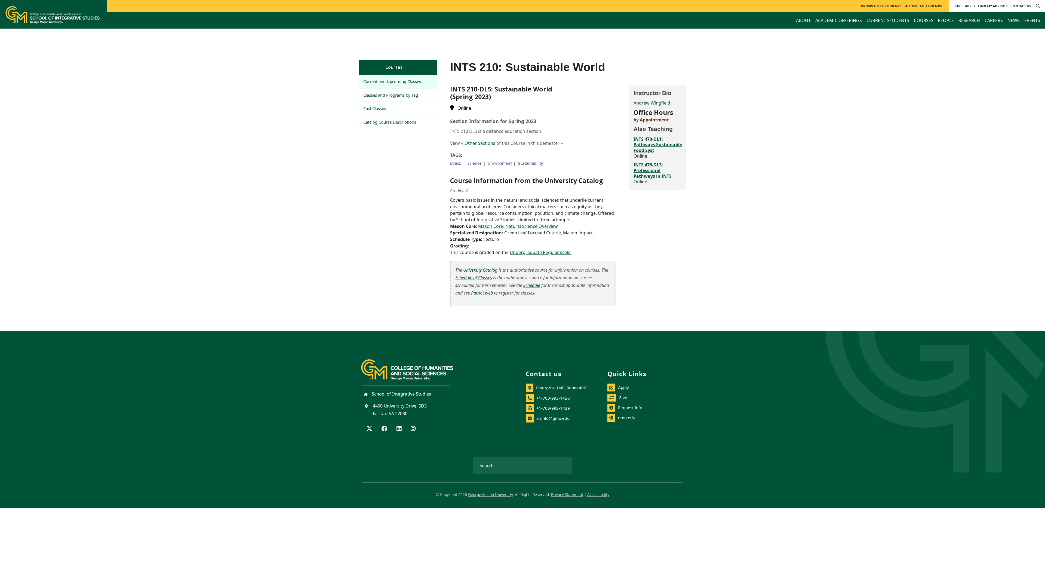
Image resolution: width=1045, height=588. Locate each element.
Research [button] (969, 20)
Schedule (531, 285)
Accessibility (598, 494)
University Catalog (480, 270)
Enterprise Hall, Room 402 (561, 387)
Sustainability (530, 163)
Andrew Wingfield (652, 103)
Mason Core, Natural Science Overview (518, 226)
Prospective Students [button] (881, 6)
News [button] (1013, 20)
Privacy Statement (567, 494)
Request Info (630, 407)
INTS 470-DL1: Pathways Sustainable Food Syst (658, 145)
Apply (970, 6)
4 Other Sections (478, 143)
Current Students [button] (887, 20)
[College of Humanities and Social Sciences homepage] (412, 366)
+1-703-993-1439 (553, 408)
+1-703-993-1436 (553, 398)
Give (958, 6)
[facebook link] (384, 429)
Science (474, 163)
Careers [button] (994, 20)
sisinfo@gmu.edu (553, 418)
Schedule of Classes (473, 278)
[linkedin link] (399, 429)
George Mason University (490, 494)
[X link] (369, 429)
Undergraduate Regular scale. (540, 252)
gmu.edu (626, 417)
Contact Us (1020, 6)
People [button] (946, 20)
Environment (500, 163)
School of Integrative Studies (401, 394)
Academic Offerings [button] (838, 20)
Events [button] (1032, 20)
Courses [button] (923, 20)
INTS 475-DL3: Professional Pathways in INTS (653, 170)
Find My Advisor (993, 6)
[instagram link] (413, 429)
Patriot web (482, 293)
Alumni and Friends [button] (923, 6)
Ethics (455, 163)
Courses (393, 67)
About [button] (803, 20)
